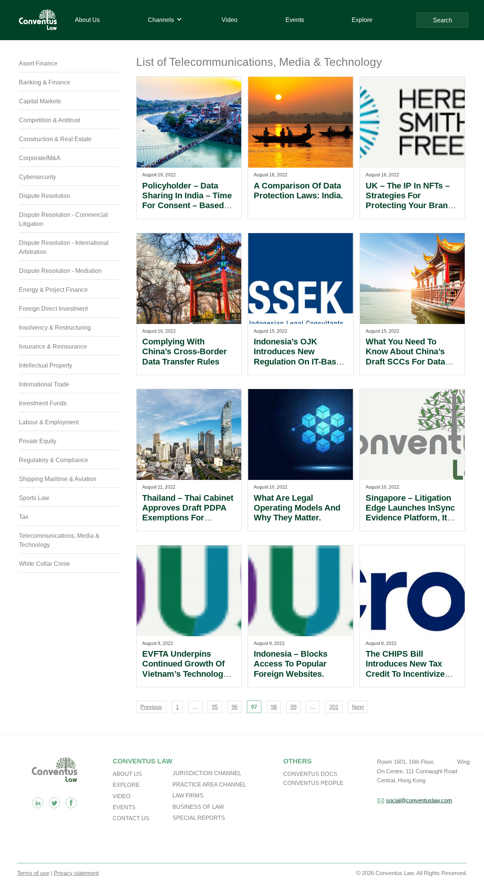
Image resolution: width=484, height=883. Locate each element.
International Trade (44, 384)
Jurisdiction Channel (206, 773)
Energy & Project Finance (53, 290)
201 (333, 707)
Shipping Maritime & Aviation (57, 479)
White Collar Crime (44, 564)
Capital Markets (40, 101)
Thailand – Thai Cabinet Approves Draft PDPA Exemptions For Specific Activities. (187, 513)
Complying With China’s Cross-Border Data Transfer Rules (184, 351)
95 (215, 707)
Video (121, 796)
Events (124, 807)
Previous (151, 707)
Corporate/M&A (39, 158)
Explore (126, 785)
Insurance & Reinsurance (53, 346)
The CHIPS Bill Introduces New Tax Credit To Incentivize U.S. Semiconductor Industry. (405, 674)
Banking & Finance (44, 82)
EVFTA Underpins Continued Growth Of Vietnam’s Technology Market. (185, 668)
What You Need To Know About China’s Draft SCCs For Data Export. (405, 356)
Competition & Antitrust (49, 120)
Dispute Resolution (44, 196)
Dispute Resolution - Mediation (60, 271)
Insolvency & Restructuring (55, 327)
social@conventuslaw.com (419, 800)
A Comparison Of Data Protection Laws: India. (298, 190)
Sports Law (34, 498)
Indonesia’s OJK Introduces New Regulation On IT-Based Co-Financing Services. (300, 356)
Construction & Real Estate (55, 139)
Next (358, 707)
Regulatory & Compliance (53, 460)
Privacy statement (76, 873)
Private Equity (37, 441)
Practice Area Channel (209, 784)
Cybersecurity (37, 177)
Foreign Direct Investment (53, 308)
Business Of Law (198, 807)
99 (293, 707)
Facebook (71, 802)
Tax (23, 517)
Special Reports (198, 817)
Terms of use (33, 873)
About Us (127, 774)
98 (274, 707)
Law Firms (187, 795)
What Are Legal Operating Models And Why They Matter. (297, 508)
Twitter (54, 802)
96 (234, 707)
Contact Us (131, 818)
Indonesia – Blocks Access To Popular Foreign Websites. (290, 664)
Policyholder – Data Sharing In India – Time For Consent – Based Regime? (187, 200)
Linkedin (37, 802)
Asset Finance (38, 63)
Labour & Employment (49, 422)
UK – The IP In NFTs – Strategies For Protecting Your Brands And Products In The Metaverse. (411, 205)
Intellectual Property (45, 365)
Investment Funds (43, 403)
